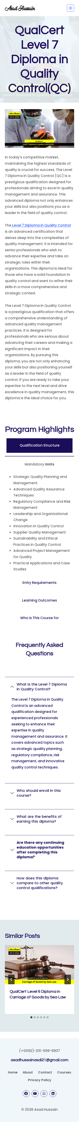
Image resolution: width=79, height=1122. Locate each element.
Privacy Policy (39, 1080)
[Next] (67, 979)
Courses (64, 1072)
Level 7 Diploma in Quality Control (41, 225)
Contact (45, 1072)
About (28, 1072)
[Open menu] (70, 8)
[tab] (31, 1017)
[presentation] (39, 964)
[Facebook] (26, 1093)
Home (13, 1072)
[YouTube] (35, 1093)
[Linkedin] (52, 1093)
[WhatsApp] (44, 1093)
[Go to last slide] (11, 979)
